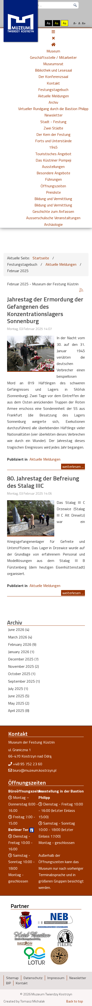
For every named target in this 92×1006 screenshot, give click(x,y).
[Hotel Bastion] (32, 937)
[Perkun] (65, 937)
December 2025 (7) (23, 659)
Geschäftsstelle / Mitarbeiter (53, 57)
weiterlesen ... (73, 466)
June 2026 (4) (18, 629)
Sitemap (12, 978)
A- (75, 23)
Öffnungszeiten (53, 186)
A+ (84, 23)
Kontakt (53, 83)
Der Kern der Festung (53, 134)
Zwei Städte (53, 128)
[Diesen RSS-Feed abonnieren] (81, 290)
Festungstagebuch (53, 89)
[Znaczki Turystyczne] (59, 955)
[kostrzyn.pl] (25, 919)
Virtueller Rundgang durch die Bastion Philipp (53, 108)
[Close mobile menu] (53, 38)
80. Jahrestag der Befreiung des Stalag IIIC (43, 482)
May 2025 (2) (18, 703)
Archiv (53, 102)
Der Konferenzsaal (53, 76)
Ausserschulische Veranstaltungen (53, 218)
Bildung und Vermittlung (53, 198)
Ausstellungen (53, 166)
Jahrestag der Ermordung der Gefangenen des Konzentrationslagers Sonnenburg (45, 310)
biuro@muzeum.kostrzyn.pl (34, 770)
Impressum (55, 978)
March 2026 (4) (20, 637)
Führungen (53, 179)
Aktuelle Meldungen (53, 96)
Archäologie (53, 224)
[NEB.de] (55, 919)
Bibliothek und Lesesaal (53, 70)
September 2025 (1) (24, 681)
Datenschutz (33, 978)
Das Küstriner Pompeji (53, 160)
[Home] (53, 44)
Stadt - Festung (53, 121)
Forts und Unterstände (53, 141)
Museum (53, 51)
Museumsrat (53, 64)
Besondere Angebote (53, 173)
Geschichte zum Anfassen (53, 211)
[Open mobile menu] (53, 31)
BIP (8, 983)
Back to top (74, 1001)
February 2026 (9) (22, 644)
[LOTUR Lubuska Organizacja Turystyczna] (34, 955)
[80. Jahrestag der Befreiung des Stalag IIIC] (30, 517)
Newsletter (53, 115)
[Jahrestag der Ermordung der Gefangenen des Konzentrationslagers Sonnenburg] (30, 353)
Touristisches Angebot (53, 154)
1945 (53, 147)
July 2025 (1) (18, 688)
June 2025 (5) (18, 696)
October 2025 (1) (21, 673)
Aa (48, 23)
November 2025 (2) (23, 666)
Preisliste (53, 192)
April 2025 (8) (18, 710)
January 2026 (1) (21, 652)
